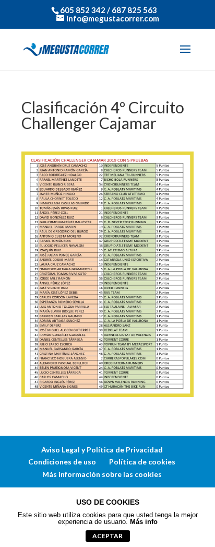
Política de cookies (142, 461)
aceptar (107, 536)
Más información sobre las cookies (102, 474)
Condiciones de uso (62, 461)
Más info (144, 522)
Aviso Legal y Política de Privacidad (102, 449)
